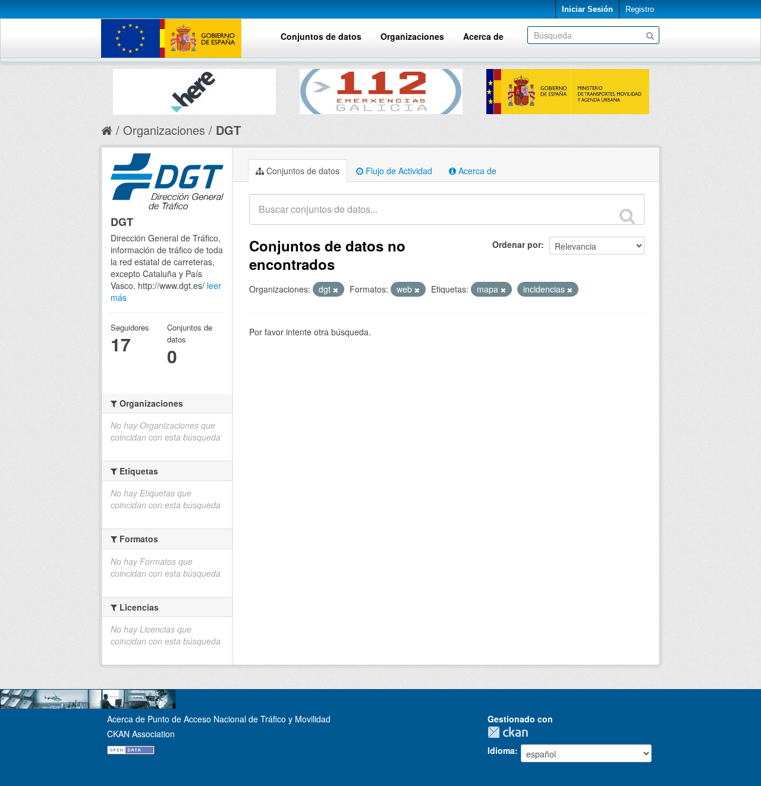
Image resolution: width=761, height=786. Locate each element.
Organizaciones (412, 36)
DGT (228, 130)
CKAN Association (141, 734)
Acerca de (483, 36)
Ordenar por (516, 244)
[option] (194, 89)
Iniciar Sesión (587, 9)
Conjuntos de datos (321, 36)
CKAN (511, 732)
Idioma (501, 750)
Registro (639, 9)
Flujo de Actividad (397, 171)
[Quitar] (335, 289)
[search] (627, 216)
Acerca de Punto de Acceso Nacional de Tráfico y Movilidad (219, 719)
